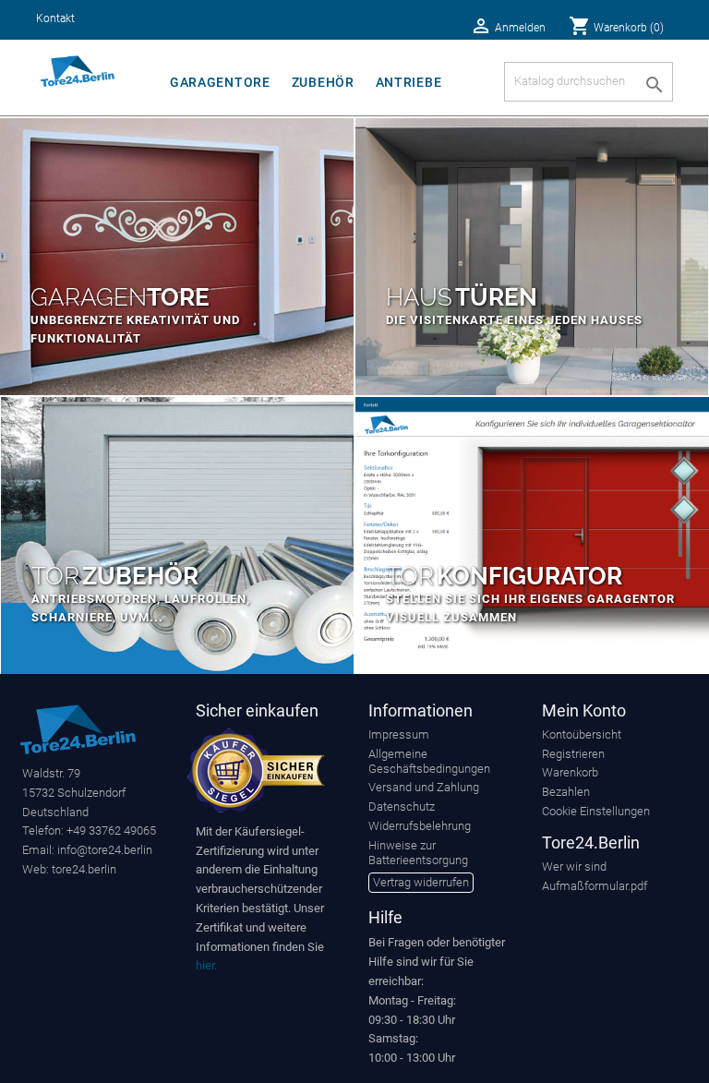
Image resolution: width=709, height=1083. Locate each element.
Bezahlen (566, 792)
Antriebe (409, 82)
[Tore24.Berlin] (78, 728)
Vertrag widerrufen (421, 882)
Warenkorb (570, 772)
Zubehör (323, 82)
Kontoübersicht (581, 734)
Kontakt (55, 18)
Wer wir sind (574, 866)
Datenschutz (401, 806)
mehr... (532, 535)
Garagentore (220, 82)
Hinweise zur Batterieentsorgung (418, 852)
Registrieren (573, 754)
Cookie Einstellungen (596, 811)
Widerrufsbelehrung (419, 826)
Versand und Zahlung (423, 787)
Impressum (398, 734)
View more (177, 256)
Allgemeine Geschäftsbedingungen (429, 761)
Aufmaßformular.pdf (594, 886)
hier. (206, 965)
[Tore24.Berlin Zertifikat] (255, 769)
